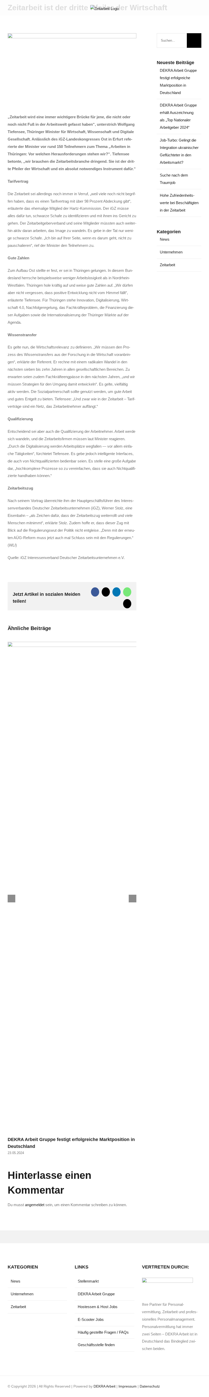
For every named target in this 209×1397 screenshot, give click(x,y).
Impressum (128, 1386)
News (164, 239)
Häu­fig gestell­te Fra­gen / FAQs (103, 1332)
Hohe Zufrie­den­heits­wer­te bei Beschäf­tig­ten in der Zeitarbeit (179, 202)
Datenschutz (150, 1386)
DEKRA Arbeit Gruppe (96, 1294)
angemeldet (34, 1205)
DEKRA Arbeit (104, 1386)
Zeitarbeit (167, 265)
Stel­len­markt (88, 1281)
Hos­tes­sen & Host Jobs (97, 1307)
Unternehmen (171, 252)
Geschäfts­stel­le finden (96, 1345)
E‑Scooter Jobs (91, 1319)
